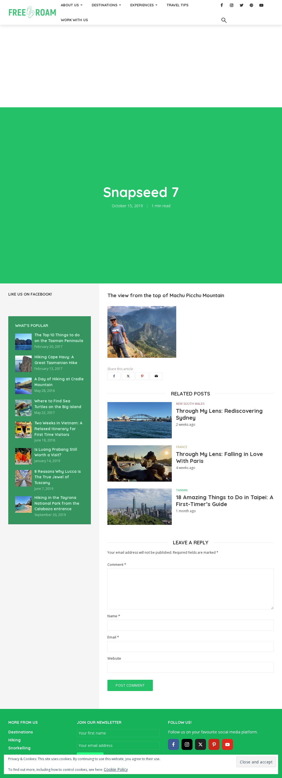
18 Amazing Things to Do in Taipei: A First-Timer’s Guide (224, 500)
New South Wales (190, 404)
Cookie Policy (116, 769)
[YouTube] (227, 744)
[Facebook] (173, 744)
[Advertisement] (141, 66)
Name (113, 616)
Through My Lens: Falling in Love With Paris (219, 457)
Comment (116, 564)
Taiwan (182, 490)
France (181, 447)
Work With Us (74, 20)
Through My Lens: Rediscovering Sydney (219, 414)
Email (113, 637)
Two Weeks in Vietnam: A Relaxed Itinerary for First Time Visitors (58, 429)
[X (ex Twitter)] (200, 744)
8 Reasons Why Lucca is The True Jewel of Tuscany (57, 477)
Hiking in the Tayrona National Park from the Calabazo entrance (56, 503)
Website (114, 658)
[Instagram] (186, 744)
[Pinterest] (213, 744)
